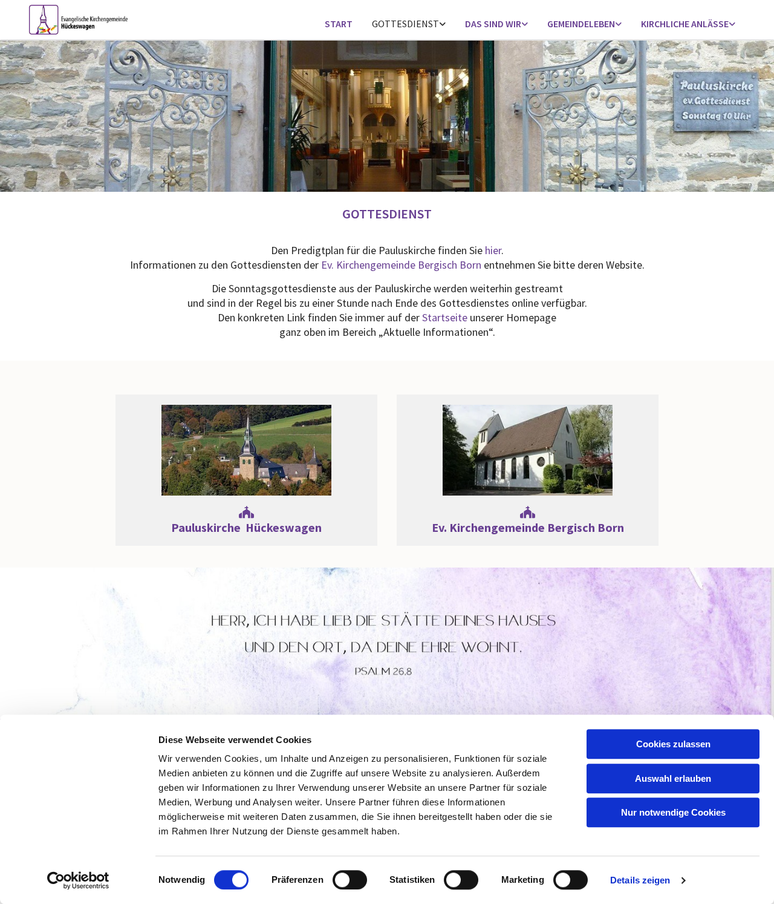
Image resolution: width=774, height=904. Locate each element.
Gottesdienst (405, 24)
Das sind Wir (493, 24)
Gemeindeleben (581, 24)
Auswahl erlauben (673, 778)
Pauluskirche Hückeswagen (246, 520)
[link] (408, 24)
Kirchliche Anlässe (685, 24)
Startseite (444, 317)
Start (339, 24)
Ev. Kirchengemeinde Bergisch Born (401, 265)
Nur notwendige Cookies (673, 812)
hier (493, 250)
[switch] (350, 879)
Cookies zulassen (673, 744)
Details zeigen (640, 880)
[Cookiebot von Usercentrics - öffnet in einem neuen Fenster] (78, 880)
